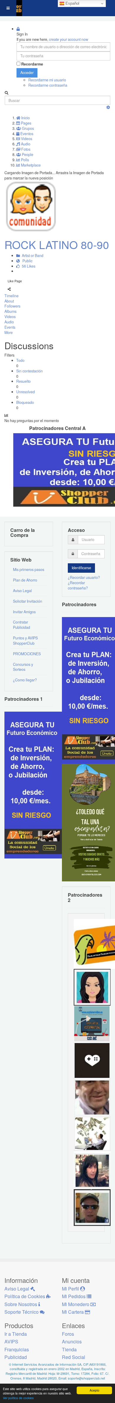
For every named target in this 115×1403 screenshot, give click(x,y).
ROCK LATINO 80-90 (56, 244)
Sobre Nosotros (21, 1304)
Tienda (69, 1349)
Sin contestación (29, 371)
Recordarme (32, 64)
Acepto (94, 1390)
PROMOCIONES (27, 653)
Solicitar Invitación (27, 601)
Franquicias (16, 1349)
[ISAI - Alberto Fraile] (92, 1023)
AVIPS (11, 1341)
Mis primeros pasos (28, 569)
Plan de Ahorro (25, 580)
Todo (20, 360)
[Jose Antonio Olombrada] (33, 784)
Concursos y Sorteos (23, 667)
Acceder (27, 72)
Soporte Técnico (22, 1311)
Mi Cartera (73, 1311)
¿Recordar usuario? (84, 577)
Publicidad (15, 1357)
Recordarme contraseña (47, 85)
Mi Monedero (76, 1304)
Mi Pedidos (74, 1296)
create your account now (68, 39)
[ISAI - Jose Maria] (92, 1133)
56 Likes (27, 266)
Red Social (73, 1357)
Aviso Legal (22, 590)
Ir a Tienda (15, 1333)
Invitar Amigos (24, 611)
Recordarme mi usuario (47, 80)
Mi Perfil (71, 1288)
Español (71, 3)
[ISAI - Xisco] (92, 1207)
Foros (68, 1333)
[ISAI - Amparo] (92, 986)
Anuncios (72, 1341)
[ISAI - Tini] (92, 1170)
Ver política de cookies (18, 1398)
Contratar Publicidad (21, 624)
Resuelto (23, 381)
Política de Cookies (25, 1296)
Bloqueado (25, 402)
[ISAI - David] (92, 1060)
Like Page (15, 280)
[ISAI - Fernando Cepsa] (92, 1097)
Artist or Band (31, 255)
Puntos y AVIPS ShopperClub (25, 640)
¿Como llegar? (25, 680)
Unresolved (25, 391)
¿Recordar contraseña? (78, 585)
